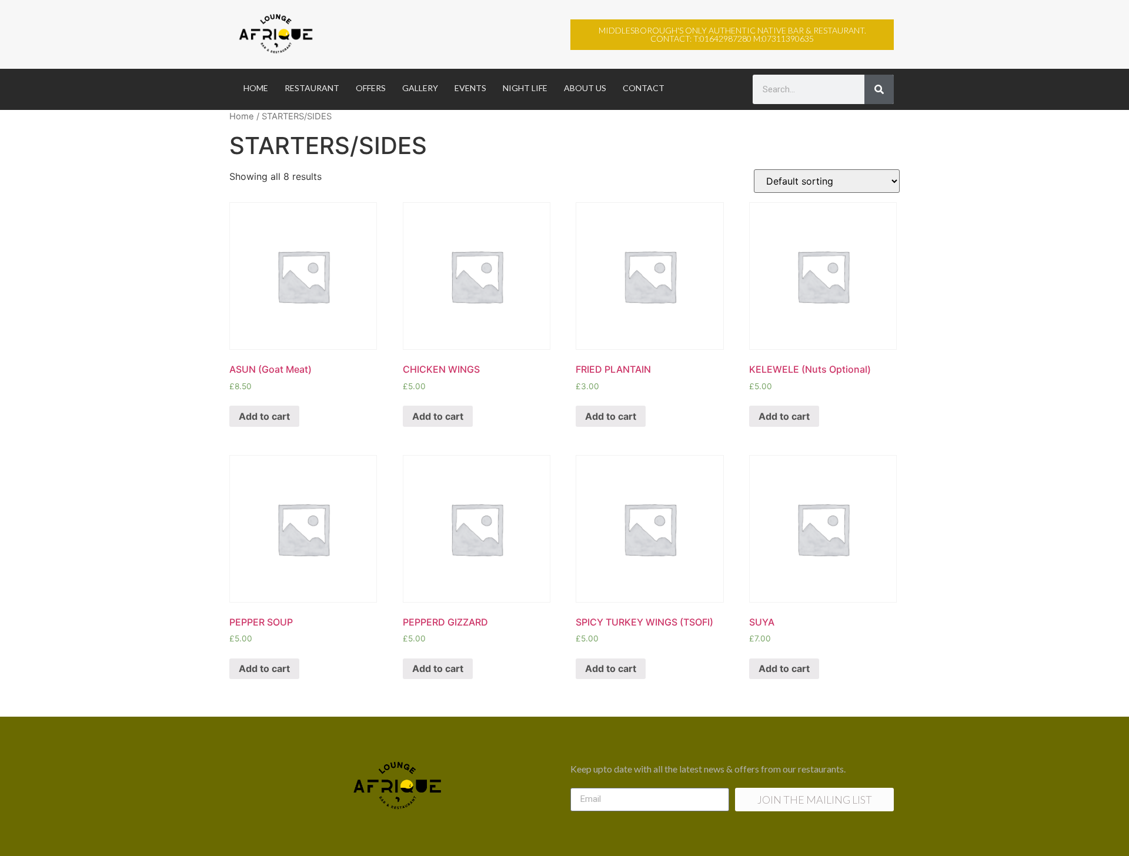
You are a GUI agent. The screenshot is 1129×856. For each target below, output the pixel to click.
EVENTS (470, 88)
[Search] (879, 89)
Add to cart (264, 416)
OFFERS (371, 88)
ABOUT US (585, 88)
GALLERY (420, 88)
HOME (255, 88)
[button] (732, 34)
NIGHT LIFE (525, 88)
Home (241, 116)
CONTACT (643, 88)
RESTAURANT (312, 88)
